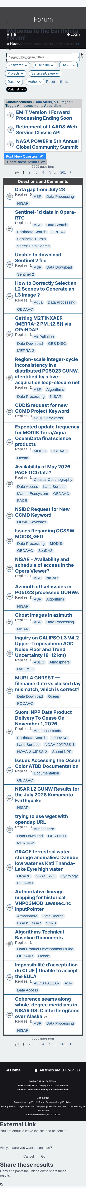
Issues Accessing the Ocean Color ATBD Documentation (47, 763)
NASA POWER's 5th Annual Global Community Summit (47, 144)
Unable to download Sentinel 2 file (38, 257)
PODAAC (25, 703)
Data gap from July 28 (40, 189)
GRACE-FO (46, 876)
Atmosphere (59, 662)
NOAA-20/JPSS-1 (60, 745)
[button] (17, 172)
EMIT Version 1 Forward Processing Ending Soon (44, 115)
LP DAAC (60, 738)
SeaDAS (45, 551)
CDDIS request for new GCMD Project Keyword (42, 408)
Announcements (47, 731)
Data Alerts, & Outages (52, 102)
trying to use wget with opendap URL (41, 819)
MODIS (40, 451)
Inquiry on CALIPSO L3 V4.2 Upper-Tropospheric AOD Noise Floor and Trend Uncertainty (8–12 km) (47, 646)
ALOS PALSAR (46, 983)
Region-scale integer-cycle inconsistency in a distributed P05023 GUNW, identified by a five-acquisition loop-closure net (47, 370)
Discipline (43, 65)
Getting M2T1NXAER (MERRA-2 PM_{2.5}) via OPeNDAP (43, 324)
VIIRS (51, 923)
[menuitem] (36, 1070)
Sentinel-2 (25, 274)
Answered (16, 65)
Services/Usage (43, 73)
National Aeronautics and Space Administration (43, 1089)
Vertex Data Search (33, 246)
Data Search (56, 225)
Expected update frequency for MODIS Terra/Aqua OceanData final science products (47, 435)
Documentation (46, 773)
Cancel (28, 1156)
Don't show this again (20, 58)
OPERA (58, 232)
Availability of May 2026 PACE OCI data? (42, 469)
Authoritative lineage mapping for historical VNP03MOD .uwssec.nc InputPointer (43, 900)
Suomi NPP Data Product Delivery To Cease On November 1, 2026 (43, 718)
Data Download (59, 267)
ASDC (39, 662)
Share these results (23, 162)
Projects (14, 73)
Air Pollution (44, 337)
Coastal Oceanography (53, 480)
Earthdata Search (31, 232)
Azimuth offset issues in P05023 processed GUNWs (47, 589)
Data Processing (60, 196)
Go (43, 1156)
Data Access (27, 487)
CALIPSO (25, 669)
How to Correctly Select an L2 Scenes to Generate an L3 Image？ (45, 289)
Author (33, 81)
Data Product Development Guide (45, 949)
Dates (12, 81)
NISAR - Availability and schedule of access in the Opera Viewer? (44, 565)
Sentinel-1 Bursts (31, 239)
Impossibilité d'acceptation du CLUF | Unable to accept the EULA (46, 970)
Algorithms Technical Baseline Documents (39, 935)
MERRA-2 (25, 351)
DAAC (67, 65)
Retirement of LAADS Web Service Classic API (46, 129)
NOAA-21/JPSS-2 (32, 752)
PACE (22, 500)
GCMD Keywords (48, 418)
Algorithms (55, 389)
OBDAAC (25, 309)
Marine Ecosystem (32, 494)
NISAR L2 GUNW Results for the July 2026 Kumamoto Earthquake (47, 794)
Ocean (22, 458)
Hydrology (69, 876)
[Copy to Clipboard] (1, 1184)
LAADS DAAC (29, 923)
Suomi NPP (62, 752)
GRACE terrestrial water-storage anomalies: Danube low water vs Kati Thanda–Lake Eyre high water (46, 860)
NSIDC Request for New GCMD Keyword (42, 512)
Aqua (38, 302)
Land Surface (54, 487)
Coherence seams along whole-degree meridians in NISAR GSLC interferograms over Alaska (47, 1007)
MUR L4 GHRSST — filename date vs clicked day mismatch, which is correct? (48, 683)
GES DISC (57, 343)
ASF (37, 196)
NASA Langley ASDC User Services (50, 1085)
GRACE (23, 876)
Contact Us (43, 1097)
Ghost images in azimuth (43, 615)
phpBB (30, 1102)
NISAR (23, 203)
